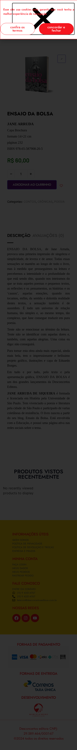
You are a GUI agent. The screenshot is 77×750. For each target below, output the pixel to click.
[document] (38, 375)
